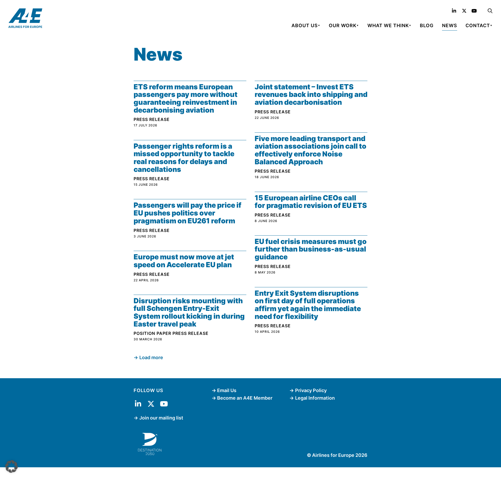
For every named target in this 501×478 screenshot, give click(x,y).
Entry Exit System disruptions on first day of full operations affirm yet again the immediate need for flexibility (308, 305)
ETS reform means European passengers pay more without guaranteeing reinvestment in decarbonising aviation (185, 98)
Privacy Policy (311, 390)
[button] (11, 466)
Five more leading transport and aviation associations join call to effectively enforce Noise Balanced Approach (310, 150)
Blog (427, 25)
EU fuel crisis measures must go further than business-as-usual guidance (311, 249)
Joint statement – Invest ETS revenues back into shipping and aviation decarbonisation (311, 95)
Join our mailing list (161, 418)
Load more (151, 357)
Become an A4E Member (244, 398)
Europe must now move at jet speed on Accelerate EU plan (184, 261)
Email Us (226, 390)
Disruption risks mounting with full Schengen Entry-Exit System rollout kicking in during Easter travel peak (189, 312)
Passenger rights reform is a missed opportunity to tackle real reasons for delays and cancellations (184, 158)
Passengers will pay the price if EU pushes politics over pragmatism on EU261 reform (187, 213)
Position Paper (152, 333)
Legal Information (315, 398)
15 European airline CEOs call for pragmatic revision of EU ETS (311, 202)
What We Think (388, 25)
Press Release (152, 119)
